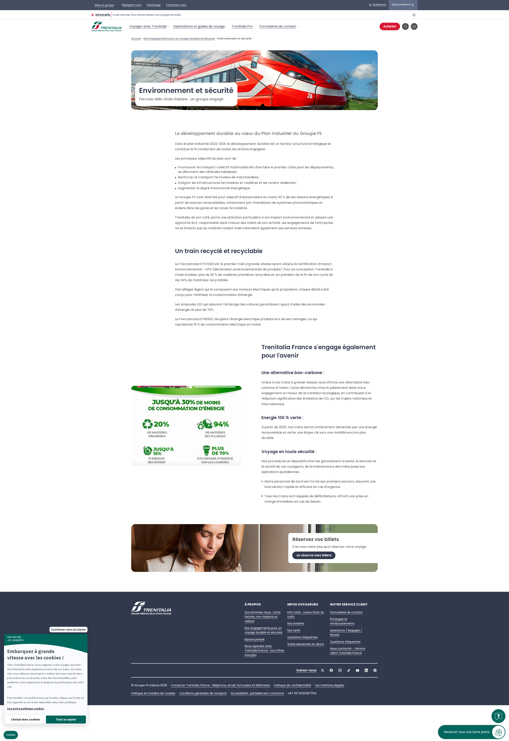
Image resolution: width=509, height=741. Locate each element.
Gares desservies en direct (305, 644)
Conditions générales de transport (203, 693)
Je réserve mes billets (314, 555)
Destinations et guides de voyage (199, 26)
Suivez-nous (306, 670)
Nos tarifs (293, 630)
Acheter (389, 26)
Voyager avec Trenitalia (148, 26)
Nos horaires (295, 623)
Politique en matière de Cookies (153, 693)
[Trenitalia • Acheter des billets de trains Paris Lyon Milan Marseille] (109, 26)
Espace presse (254, 639)
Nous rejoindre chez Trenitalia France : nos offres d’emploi (264, 650)
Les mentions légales (329, 685)
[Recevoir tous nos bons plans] (498, 734)
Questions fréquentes (302, 637)
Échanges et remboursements (342, 621)
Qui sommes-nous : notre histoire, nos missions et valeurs (263, 616)
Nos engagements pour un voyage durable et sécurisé (179, 38)
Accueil (136, 38)
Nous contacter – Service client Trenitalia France (347, 650)
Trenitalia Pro (242, 26)
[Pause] (413, 14)
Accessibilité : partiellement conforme (257, 693)
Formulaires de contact (277, 26)
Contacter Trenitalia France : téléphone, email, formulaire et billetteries (220, 685)
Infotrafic (102, 15)
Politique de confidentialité (292, 685)
